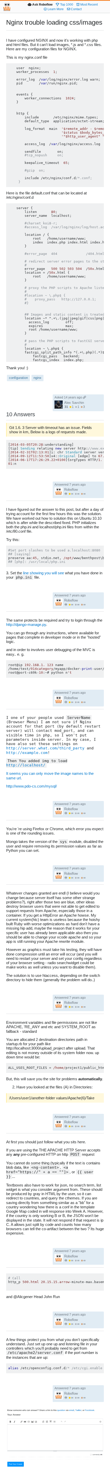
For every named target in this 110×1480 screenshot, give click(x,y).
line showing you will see (43, 573)
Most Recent (89, 4)
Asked (68, 397)
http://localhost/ (25, 765)
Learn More (55, 9)
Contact (76, 9)
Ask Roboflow (41, 4)
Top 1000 (66, 4)
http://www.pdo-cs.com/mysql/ (31, 786)
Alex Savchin (74, 403)
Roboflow (71, 489)
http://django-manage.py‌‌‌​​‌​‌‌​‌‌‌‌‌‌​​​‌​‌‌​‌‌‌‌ (26, 624)
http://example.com (27, 752)
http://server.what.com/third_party (45, 748)
